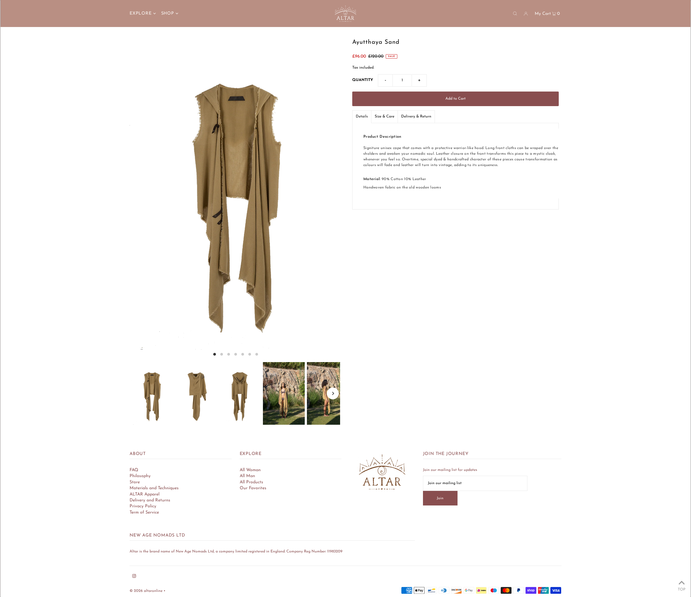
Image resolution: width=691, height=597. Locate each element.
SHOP (167, 13)
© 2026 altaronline (146, 591)
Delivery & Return (416, 116)
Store (135, 482)
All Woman (250, 470)
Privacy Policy (143, 506)
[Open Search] (515, 13)
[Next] (333, 393)
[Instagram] (134, 577)
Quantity (362, 80)
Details (362, 116)
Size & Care (384, 116)
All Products (251, 482)
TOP (681, 590)
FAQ (134, 470)
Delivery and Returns (150, 500)
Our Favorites (253, 488)
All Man (247, 476)
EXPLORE (141, 13)
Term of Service (144, 512)
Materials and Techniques (154, 488)
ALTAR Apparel (145, 494)
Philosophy (140, 476)
